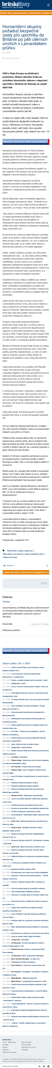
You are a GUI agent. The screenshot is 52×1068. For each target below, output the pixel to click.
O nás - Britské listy (9, 1042)
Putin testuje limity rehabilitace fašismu (25, 891)
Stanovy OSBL (26, 1042)
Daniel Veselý (16, 827)
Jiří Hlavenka (16, 943)
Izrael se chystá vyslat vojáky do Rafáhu (25, 936)
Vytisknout (9, 565)
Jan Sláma (15, 757)
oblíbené (45, 624)
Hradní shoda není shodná (31, 766)
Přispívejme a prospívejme (33, 795)
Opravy (5, 1047)
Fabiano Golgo (16, 760)
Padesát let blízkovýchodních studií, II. (24, 783)
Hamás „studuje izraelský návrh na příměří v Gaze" (29, 680)
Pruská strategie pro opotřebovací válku (25, 811)
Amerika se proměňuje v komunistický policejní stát (30, 808)
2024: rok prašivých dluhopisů (33, 955)
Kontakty (5, 1045)
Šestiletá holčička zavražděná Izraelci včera (27, 805)
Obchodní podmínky (9, 1052)
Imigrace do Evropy (10, 557)
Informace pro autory (28, 1047)
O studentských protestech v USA (34, 981)
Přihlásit (6, 601)
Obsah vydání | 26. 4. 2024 (16, 663)
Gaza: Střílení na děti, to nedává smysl (25, 744)
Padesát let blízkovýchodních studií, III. (25, 786)
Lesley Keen (15, 683)
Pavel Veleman (16, 965)
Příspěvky (24, 1050)
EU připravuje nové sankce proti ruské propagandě (29, 872)
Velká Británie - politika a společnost (20, 551)
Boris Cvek (15, 821)
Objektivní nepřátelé (29, 978)
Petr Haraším (16, 766)
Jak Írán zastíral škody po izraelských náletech (28, 888)
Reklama (6, 1050)
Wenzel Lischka (17, 795)
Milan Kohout (16, 981)
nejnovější (36, 624)
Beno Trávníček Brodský (20, 959)
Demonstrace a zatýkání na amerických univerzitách (30, 933)
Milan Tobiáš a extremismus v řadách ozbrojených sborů (23, 554)
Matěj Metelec (16, 978)
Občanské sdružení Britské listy (27, 1059)
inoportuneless (26, 747)
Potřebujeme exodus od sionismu (23, 962)
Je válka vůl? (35, 959)
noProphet (25, 939)
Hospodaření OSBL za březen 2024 (22, 869)
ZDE (27, 540)
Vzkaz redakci (26, 1045)
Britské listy (21, 5)
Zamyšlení (23, 757)
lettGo (23, 683)
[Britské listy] (26, 142)
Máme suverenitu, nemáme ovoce (32, 847)
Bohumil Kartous (17, 949)
